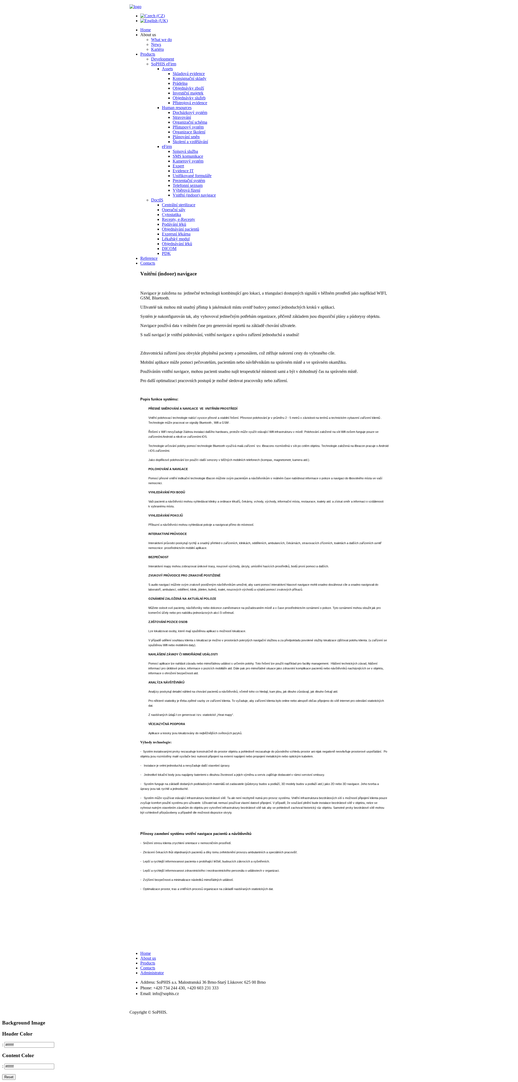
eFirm (167, 146)
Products (147, 54)
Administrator (152, 972)
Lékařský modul (176, 239)
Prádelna (180, 83)
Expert (178, 166)
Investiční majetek (188, 93)
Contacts (147, 263)
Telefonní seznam (188, 185)
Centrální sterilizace (178, 205)
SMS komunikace (188, 156)
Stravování (182, 117)
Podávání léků (174, 224)
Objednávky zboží (188, 88)
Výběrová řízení (186, 190)
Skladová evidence (189, 73)
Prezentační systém (189, 180)
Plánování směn (186, 136)
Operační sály (173, 209)
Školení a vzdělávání (190, 141)
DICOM (169, 248)
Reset (8, 1077)
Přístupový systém (188, 127)
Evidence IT (183, 170)
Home (145, 30)
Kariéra (157, 49)
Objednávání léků (177, 243)
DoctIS (157, 200)
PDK (166, 253)
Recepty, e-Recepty (178, 219)
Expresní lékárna (176, 234)
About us (148, 958)
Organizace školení (189, 132)
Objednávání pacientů (180, 229)
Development (162, 59)
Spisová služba (185, 151)
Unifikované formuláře (192, 175)
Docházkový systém (190, 112)
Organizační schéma (190, 122)
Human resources (177, 107)
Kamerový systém (188, 161)
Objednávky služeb (189, 98)
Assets (167, 68)
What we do (161, 39)
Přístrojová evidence (190, 102)
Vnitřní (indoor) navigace (194, 195)
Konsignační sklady (189, 78)
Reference (149, 258)
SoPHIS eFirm (163, 64)
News (156, 44)
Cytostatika (171, 214)
